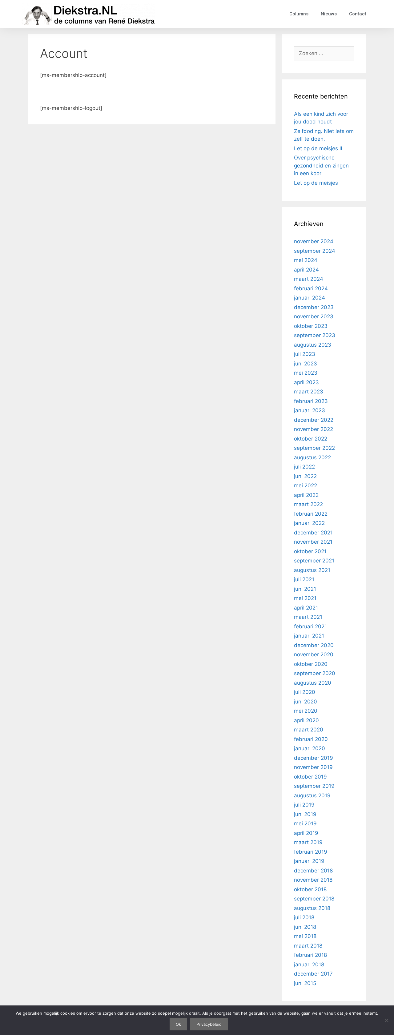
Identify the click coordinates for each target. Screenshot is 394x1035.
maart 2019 (308, 842)
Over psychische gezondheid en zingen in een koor (321, 165)
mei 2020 (305, 711)
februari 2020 (311, 739)
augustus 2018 (312, 908)
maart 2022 (308, 504)
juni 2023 (305, 363)
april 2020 (306, 720)
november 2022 (313, 429)
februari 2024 (311, 288)
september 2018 (314, 899)
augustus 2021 (312, 570)
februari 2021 (310, 626)
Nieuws (329, 14)
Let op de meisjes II (318, 148)
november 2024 (313, 241)
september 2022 (314, 448)
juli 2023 (304, 354)
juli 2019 (304, 805)
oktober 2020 (311, 664)
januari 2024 (309, 298)
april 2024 (306, 270)
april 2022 (306, 495)
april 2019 (306, 833)
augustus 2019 (312, 795)
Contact (357, 14)
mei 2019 (305, 823)
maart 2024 (308, 279)
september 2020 (314, 673)
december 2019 (313, 758)
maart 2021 (308, 617)
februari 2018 (310, 955)
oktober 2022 (310, 439)
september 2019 (314, 786)
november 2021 (313, 542)
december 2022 (313, 420)
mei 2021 (305, 598)
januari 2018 (309, 964)
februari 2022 (311, 514)
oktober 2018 (310, 889)
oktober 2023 (311, 326)
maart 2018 (308, 946)
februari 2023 (311, 401)
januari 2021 (309, 636)
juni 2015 (305, 983)
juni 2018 (305, 927)
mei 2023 (305, 373)
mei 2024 (305, 260)
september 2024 (314, 251)
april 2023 (306, 382)
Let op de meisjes (316, 183)
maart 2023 (308, 392)
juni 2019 (305, 814)
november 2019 (313, 767)
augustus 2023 (312, 345)
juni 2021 (305, 589)
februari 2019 (310, 852)
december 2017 (313, 974)
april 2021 (306, 608)
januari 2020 (309, 748)
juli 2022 (304, 467)
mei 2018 (305, 936)
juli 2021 (304, 579)
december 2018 (313, 871)
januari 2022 (309, 523)
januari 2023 (309, 410)
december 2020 (314, 645)
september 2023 (314, 335)
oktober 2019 (310, 777)
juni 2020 (305, 702)
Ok (178, 1024)
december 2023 (314, 307)
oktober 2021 (310, 551)
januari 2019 (309, 861)
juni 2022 (305, 476)
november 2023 (313, 316)
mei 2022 (305, 485)
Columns (298, 14)
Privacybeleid (209, 1024)
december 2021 (313, 533)
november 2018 (313, 880)
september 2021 (314, 561)
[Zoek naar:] (324, 53)
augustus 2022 (312, 457)
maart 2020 (308, 730)
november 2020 (313, 654)
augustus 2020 (312, 683)
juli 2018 (304, 917)
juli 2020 (304, 692)
